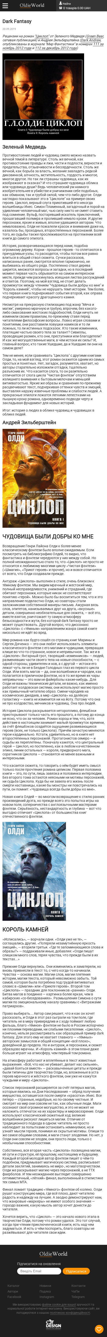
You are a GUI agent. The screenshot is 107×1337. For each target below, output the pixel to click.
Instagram (47, 1297)
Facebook (14, 1297)
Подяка (45, 1291)
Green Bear (94, 36)
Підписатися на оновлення (39, 1264)
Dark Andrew (91, 40)
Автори (12, 1291)
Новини (45, 1286)
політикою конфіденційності (70, 1313)
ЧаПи (75, 1291)
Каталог (13, 1286)
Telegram (78, 1297)
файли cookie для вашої (59, 1304)
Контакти (78, 1286)
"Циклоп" (42, 36)
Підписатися (76, 1271)
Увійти (66, 3)
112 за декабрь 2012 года (56, 48)
